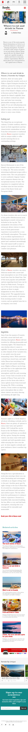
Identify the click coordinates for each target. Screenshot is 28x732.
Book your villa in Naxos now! (11, 516)
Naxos (9, 134)
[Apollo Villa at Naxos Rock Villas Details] (12, 671)
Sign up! (23, 708)
